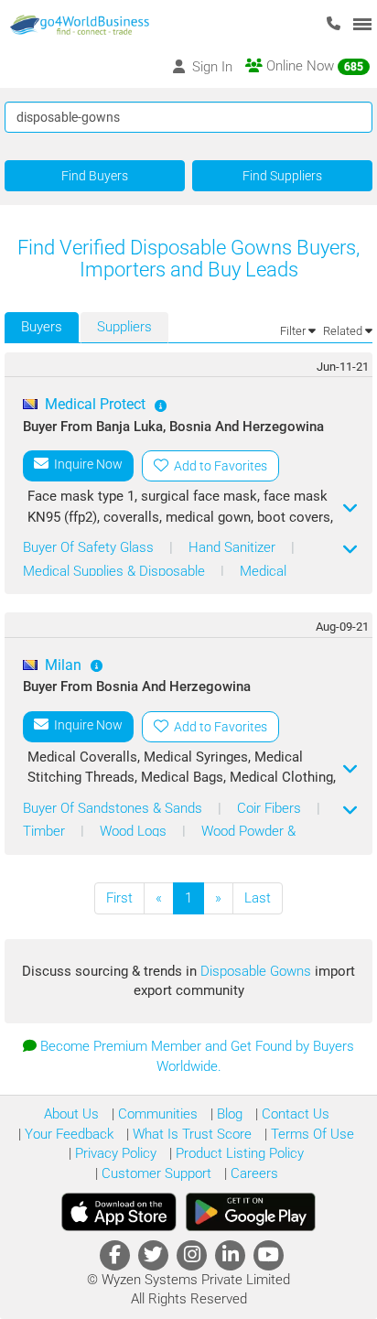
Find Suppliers (282, 175)
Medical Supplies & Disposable (116, 571)
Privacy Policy (113, 1153)
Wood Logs (135, 831)
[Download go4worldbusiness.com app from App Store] (119, 1212)
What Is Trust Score (190, 1134)
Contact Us (293, 1114)
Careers (252, 1173)
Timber (46, 831)
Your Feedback (67, 1134)
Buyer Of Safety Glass (90, 547)
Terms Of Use (310, 1134)
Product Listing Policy (238, 1153)
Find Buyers (94, 175)
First (119, 898)
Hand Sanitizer (233, 547)
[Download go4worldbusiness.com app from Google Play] (251, 1212)
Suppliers (124, 327)
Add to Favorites (217, 466)
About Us (71, 1114)
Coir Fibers (271, 808)
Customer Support (154, 1173)
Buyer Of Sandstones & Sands (114, 808)
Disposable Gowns (257, 971)
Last (257, 898)
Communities (156, 1114)
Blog (227, 1114)
